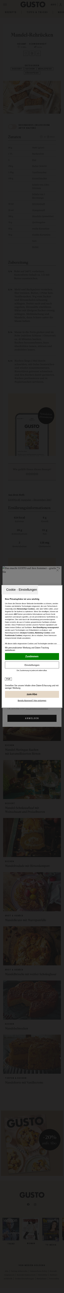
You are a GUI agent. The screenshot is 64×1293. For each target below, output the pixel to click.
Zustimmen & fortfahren (32, 656)
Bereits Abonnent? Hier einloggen (32, 700)
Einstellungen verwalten (32, 665)
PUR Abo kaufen (32, 694)
